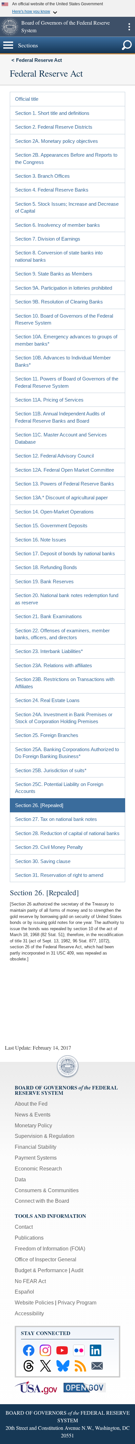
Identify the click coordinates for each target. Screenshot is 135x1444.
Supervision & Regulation (44, 1136)
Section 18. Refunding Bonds (46, 567)
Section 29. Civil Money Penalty (49, 847)
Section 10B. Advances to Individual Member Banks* (63, 361)
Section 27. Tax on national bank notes (56, 819)
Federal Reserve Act (39, 60)
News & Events (32, 1114)
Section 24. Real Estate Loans (47, 700)
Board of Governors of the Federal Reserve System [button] (65, 26)
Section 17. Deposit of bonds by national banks (65, 553)
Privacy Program (77, 1302)
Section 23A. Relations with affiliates (53, 665)
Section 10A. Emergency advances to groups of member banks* (66, 340)
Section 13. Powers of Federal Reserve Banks (64, 483)
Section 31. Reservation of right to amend (59, 875)
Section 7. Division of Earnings (47, 239)
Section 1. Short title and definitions (52, 113)
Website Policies (34, 1302)
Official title (26, 99)
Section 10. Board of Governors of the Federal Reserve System (64, 319)
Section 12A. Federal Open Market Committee (64, 470)
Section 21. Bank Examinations (48, 616)
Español (24, 1292)
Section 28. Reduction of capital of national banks (67, 833)
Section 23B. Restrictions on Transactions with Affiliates (64, 682)
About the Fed (31, 1104)
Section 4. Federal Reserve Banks (51, 190)
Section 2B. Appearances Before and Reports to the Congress (66, 158)
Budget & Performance (41, 1270)
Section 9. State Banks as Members (53, 273)
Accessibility (29, 1313)
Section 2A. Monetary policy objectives (56, 141)
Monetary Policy (33, 1125)
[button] (10, 27)
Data (20, 1179)
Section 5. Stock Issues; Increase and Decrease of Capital (67, 207)
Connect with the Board (42, 1201)
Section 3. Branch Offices (42, 176)
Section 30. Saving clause (42, 861)
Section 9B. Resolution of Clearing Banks (59, 301)
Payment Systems (36, 1158)
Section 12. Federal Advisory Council (54, 456)
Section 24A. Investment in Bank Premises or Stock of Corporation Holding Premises (63, 718)
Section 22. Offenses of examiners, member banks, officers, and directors (62, 634)
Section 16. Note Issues (40, 539)
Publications (29, 1238)
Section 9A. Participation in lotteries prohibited (63, 288)
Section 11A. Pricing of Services (49, 400)
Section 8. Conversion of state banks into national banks (59, 256)
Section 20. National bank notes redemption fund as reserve (66, 598)
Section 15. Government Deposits (51, 525)
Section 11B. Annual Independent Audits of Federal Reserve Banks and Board (60, 417)
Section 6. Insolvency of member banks (57, 225)
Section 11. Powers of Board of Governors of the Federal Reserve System (66, 382)
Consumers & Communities (47, 1190)
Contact (24, 1227)
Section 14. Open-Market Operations (54, 511)
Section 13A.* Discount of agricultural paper (61, 497)
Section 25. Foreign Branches (46, 735)
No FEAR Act (30, 1281)
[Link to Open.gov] (87, 1387)
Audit (77, 1270)
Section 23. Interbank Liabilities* (49, 651)
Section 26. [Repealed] (39, 805)
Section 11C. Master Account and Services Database (61, 438)
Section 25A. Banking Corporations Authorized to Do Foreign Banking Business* (67, 753)
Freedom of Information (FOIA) (50, 1248)
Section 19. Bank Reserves (44, 581)
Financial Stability (35, 1147)
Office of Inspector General (45, 1259)
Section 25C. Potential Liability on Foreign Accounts (59, 787)
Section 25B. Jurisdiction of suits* (51, 770)
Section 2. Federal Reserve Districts (53, 127)
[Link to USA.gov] (39, 1387)
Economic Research (38, 1168)
